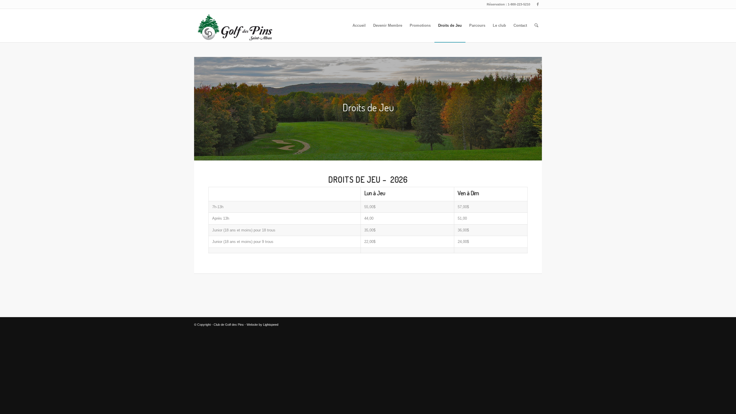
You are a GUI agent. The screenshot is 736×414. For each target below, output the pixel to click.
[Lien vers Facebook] (537, 4)
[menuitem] (359, 25)
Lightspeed (270, 324)
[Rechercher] (536, 25)
